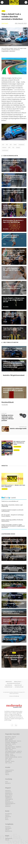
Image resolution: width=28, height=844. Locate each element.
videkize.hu (8, 804)
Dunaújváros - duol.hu (10, 744)
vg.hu (6, 781)
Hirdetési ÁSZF (18, 685)
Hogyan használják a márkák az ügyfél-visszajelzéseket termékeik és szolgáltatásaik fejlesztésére (13, 526)
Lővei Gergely (4, 23)
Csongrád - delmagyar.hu (11, 742)
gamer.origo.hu (8, 794)
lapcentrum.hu (8, 831)
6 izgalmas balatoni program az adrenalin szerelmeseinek (12, 510)
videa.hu (7, 829)
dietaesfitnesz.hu (9, 802)
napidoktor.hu (8, 797)
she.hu (6, 819)
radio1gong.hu (8, 838)
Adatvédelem (8, 685)
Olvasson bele (17, 446)
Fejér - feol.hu (8, 745)
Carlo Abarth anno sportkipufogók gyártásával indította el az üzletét (13, 91)
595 (7, 144)
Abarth (15, 144)
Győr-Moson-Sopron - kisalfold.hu (13, 746)
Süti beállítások (19, 687)
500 (3, 144)
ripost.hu (7, 815)
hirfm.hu (7, 839)
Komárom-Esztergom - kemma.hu (13, 752)
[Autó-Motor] (14, 2)
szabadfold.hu (8, 771)
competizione (21, 144)
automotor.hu (8, 791)
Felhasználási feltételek (13, 683)
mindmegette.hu (9, 799)
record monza (5, 150)
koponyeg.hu (8, 828)
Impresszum (9, 681)
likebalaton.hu (8, 796)
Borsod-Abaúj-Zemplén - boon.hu (13, 741)
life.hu (6, 818)
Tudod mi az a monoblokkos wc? (9, 501)
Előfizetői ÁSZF (8, 687)
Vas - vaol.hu (8, 759)
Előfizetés (16, 450)
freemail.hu (8, 826)
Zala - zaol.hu (8, 762)
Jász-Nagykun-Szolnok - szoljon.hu (13, 751)
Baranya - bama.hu (9, 738)
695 (10, 144)
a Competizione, (9, 97)
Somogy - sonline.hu (10, 755)
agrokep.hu (8, 783)
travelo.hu (7, 800)
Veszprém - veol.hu (9, 761)
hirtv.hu (7, 773)
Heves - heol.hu (9, 749)
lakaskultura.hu (8, 793)
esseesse (4, 147)
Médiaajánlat (17, 681)
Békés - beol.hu (9, 739)
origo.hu (7, 774)
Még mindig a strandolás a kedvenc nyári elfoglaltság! (12, 505)
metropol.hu (8, 816)
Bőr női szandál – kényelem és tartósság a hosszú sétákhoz (12, 515)
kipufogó (18, 147)
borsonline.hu (8, 813)
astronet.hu (8, 790)
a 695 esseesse (18, 97)
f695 (9, 147)
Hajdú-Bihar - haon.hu (10, 748)
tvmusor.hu (7, 806)
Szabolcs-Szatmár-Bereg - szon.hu (13, 757)
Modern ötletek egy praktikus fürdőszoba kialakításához (12, 520)
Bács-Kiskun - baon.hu (10, 736)
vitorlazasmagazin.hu (10, 803)
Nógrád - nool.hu (9, 754)
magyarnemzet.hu (9, 770)
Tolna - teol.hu (8, 758)
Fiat (13, 147)
